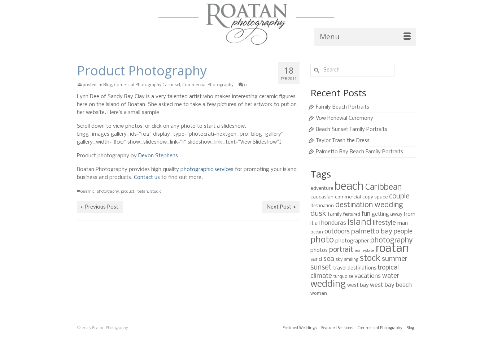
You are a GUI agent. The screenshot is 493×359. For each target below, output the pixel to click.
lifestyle (384, 223)
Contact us (147, 177)
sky (339, 259)
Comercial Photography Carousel (147, 85)
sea (328, 259)
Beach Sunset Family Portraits (351, 129)
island (359, 222)
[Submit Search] (315, 70)
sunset (321, 267)
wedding (328, 284)
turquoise (343, 276)
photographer (352, 241)
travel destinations (354, 268)
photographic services (207, 169)
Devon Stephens (158, 156)
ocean (316, 232)
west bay (357, 285)
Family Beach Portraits (342, 107)
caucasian (321, 197)
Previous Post (101, 207)
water (390, 276)
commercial (348, 197)
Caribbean (383, 187)
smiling (351, 259)
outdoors (337, 231)
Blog (107, 85)
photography (108, 192)
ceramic (87, 192)
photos (319, 250)
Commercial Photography (208, 85)
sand (316, 259)
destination (322, 205)
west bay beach (391, 285)
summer (394, 259)
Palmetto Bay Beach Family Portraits (359, 152)
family (335, 214)
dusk (318, 214)
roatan (142, 192)
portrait (341, 250)
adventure (321, 188)
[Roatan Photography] (246, 24)
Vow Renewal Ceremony (344, 118)
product (127, 192)
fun (366, 214)
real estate (364, 251)
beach (349, 187)
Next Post (279, 207)
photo (322, 240)
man (402, 223)
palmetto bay (371, 231)
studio (155, 192)
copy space (375, 197)
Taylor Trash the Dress (343, 141)
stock (370, 258)
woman (318, 293)
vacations (367, 276)
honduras (333, 223)
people (403, 231)
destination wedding (369, 205)
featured (351, 214)
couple (399, 196)
